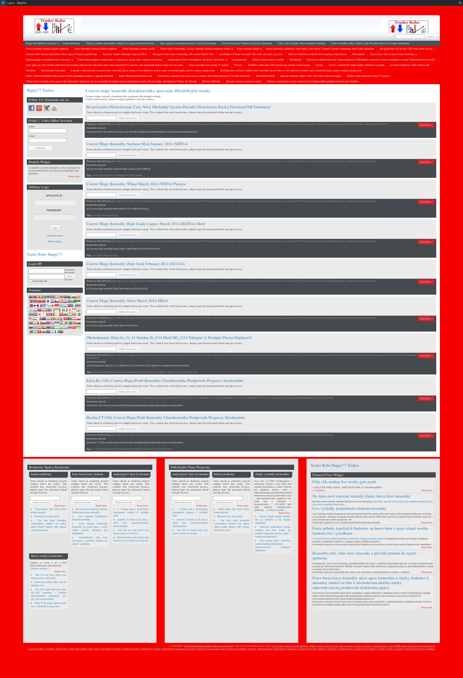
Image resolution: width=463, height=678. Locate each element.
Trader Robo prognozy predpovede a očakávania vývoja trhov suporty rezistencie (119, 59)
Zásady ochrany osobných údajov (243, 81)
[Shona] (65, 323)
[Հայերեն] (48, 297)
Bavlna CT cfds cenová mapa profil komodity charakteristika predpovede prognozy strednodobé (165, 417)
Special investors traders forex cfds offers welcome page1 (310, 76)
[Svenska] (52, 327)
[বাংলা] (65, 297)
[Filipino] (31, 305)
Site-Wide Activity (265, 76)
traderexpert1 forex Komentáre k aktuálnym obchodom (196, 59)
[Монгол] (52, 318)
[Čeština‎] (57, 301)
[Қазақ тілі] (31, 314)
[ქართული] (52, 305)
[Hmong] (39, 310)
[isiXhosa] (48, 331)
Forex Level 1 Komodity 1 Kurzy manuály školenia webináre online (195, 48)
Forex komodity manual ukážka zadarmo (47, 48)
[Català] (78, 297)
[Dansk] (61, 301)
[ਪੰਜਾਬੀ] (35, 323)
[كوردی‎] (44, 314)
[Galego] (48, 305)
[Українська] (78, 327)
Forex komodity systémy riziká (138, 48)
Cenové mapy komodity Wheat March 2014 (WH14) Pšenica (136, 183)
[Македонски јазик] (74, 314)
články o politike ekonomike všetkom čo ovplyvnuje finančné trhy (120, 43)
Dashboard (295, 59)
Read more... (426, 125)
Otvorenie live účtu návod (46, 516)
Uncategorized (239, 59)
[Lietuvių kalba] (65, 314)
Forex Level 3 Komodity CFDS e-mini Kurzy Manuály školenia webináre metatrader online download (283, 124)
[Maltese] (39, 318)
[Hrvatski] (52, 301)
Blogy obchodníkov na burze (41, 43)
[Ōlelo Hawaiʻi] (78, 305)
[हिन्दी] (35, 310)
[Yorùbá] (57, 331)
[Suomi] (35, 305)
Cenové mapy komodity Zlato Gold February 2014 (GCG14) (135, 263)
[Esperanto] (74, 301)
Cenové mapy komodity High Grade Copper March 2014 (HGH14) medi (145, 223)
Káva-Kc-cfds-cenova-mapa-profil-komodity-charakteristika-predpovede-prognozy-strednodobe (164, 380)
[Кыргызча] (48, 314)
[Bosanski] (70, 297)
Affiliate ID (54, 195)
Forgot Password (54, 236)
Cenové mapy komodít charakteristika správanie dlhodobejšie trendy (154, 124)
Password (54, 210)
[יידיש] (52, 331)
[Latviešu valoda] (61, 314)
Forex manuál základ (248, 48)
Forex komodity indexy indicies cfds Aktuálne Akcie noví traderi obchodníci (370, 43)
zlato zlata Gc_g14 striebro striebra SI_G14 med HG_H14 (169, 372)
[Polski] (78, 318)
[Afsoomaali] (35, 327)
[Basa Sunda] (44, 327)
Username (70, 270)
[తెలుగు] (65, 327)
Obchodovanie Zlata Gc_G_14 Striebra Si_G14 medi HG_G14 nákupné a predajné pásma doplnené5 (169, 337)
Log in (11, 2)
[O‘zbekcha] (35, 331)
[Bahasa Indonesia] (57, 310)
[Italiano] (65, 310)
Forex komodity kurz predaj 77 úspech (209, 65)
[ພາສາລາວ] (52, 314)
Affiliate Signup (54, 241)
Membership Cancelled (53, 70)
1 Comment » (319, 490)
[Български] (74, 297)
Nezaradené (358, 54)
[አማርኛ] (39, 297)
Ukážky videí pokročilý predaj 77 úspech (368, 76)
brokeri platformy (71, 43)
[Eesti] (78, 301)
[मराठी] (48, 318)
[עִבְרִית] (31, 310)
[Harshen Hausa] (74, 305)
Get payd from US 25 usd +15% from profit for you (405, 48)
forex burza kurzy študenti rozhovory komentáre (247, 43)
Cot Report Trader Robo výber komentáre (209, 161)
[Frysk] (44, 305)
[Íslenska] (48, 310)
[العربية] (44, 297)
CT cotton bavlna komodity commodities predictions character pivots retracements (132, 449)
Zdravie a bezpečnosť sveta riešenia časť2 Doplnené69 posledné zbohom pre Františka (312, 81)
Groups (319, 65)
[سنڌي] (70, 323)
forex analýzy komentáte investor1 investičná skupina (188, 43)
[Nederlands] (65, 301)
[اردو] (31, 331)
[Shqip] (35, 297)
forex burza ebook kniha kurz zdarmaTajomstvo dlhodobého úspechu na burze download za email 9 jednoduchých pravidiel (371, 59)
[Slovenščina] (31, 327)
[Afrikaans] (31, 297)
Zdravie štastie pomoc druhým (268, 59)
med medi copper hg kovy (105, 255)
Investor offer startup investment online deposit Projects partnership (61, 54)
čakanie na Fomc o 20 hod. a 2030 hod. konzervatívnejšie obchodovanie (131, 523)
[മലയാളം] (35, 318)
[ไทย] (70, 327)
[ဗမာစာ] (57, 318)
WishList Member (211, 81)
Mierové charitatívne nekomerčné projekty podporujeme (317, 54)
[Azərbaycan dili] (52, 297)
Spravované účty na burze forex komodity (392, 54)
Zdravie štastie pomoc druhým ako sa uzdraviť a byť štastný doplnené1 (272, 519)
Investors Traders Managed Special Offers (125, 54)
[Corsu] (48, 301)
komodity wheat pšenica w (105, 215)
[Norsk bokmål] (65, 318)
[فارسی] (74, 318)
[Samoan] (48, 323)
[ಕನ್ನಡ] (78, 310)
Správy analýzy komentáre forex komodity (48, 59)
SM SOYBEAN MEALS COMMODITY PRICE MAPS (117, 175)
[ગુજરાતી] (65, 305)
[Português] (31, 323)
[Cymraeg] (44, 331)
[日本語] (70, 310)
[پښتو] (70, 318)
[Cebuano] (31, 301)
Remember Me (39, 281)
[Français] (39, 305)
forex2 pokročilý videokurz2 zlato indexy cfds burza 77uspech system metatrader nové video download (320, 48)
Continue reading (40, 568)
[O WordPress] (3, 3)
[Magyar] (44, 310)
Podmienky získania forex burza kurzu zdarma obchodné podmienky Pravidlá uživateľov (204, 76)
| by (274, 646)
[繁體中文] (44, 301)
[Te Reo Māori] (44, 318)
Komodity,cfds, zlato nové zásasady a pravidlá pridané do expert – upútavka (89, 540)
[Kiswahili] (48, 327)
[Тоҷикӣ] (57, 327)
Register (69, 279)
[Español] (39, 327)
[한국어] (39, 314)
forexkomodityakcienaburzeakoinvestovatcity (209, 646)
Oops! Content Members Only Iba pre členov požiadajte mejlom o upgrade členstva (69, 76)
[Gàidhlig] (52, 323)
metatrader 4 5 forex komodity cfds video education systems (251, 54)
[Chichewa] (35, 301)
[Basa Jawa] (74, 310)
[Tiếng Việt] (39, 331)
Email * (32, 136)
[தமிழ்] (61, 327)
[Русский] (44, 323)
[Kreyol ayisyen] (70, 305)
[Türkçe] (74, 327)
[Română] (39, 323)
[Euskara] (57, 297)
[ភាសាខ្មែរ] (35, 314)
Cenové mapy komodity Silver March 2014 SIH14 (127, 300)
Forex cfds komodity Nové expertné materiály (301, 43)
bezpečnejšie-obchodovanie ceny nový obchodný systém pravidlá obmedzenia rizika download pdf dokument (178, 106)
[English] (70, 301)
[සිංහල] (74, 323)
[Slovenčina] (78, 323)
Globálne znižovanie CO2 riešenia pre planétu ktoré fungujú (279, 65)
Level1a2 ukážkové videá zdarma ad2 (410, 65)
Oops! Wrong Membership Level (135, 76)
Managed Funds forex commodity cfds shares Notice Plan (183, 54)
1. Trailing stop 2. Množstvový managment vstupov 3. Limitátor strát (131, 512)
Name (32, 126)
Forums (238, 65)
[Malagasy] (78, 314)
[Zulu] (61, 331)
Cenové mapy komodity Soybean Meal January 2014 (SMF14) (137, 143)
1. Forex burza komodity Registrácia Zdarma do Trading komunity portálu (348, 538)
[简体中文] (39, 301)
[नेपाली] (61, 318)
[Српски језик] (57, 323)
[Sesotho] (61, 323)
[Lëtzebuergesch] (70, 314)
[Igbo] (52, 310)
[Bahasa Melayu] (31, 318)
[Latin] (57, 314)
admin (115, 124)
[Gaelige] (61, 310)
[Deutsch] (57, 305)
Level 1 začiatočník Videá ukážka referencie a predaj (356, 65)
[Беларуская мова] (61, 297)
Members (31, 70)
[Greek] (61, 305)
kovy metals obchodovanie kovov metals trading (115, 372)
